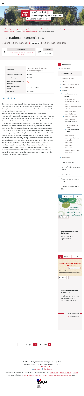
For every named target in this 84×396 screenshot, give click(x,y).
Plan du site (54, 373)
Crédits (75, 373)
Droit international (9, 31)
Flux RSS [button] (43, 344)
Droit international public (30, 31)
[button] (79, 3)
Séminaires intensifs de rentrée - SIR (69, 292)
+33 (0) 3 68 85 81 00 (43, 367)
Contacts (37, 369)
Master (53, 29)
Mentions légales (65, 373)
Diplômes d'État (45, 29)
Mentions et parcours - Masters (66, 29)
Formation (35, 29)
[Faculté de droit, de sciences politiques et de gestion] (25, 13)
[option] (70, 225)
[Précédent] (77, 196)
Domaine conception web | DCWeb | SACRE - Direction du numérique (47, 375)
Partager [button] (28, 344)
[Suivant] (80, 196)
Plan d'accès (48, 369)
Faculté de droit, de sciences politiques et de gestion (16, 29)
